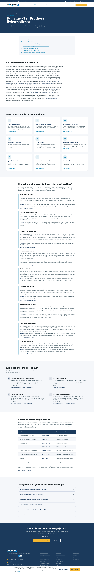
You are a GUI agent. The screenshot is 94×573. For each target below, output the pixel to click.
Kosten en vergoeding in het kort (31, 50)
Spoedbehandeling (44, 565)
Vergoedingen (59, 559)
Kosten (57, 557)
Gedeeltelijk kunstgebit (44, 563)
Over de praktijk (76, 553)
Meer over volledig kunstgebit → (27, 208)
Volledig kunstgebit (44, 553)
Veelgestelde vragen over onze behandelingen (34, 52)
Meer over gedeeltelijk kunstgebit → (28, 300)
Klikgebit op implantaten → (59, 387)
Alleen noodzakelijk (63, 569)
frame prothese (19, 83)
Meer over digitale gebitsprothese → (28, 247)
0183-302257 (11, 1)
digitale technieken (35, 92)
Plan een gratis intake (40, 540)
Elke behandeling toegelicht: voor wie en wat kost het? (36, 46)
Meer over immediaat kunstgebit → (28, 265)
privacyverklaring (20, 571)
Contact (74, 557)
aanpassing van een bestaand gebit (14, 90)
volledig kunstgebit (46, 81)
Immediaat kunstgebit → (27, 387)
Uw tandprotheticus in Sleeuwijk (30, 41)
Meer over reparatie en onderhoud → (28, 337)
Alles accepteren (74, 569)
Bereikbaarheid (76, 559)
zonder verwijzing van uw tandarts (32, 78)
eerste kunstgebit (53, 89)
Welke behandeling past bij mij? (30, 48)
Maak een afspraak (81, 4)
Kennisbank (58, 553)
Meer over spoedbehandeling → (27, 353)
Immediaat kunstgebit (44, 557)
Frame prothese (43, 561)
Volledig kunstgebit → (16, 387)
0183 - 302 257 (47, 536)
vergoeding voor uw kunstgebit (29, 96)
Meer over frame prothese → (26, 282)
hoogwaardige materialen (48, 92)
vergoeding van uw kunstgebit (24, 470)
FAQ (57, 565)
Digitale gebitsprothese (45, 555)
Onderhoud (58, 563)
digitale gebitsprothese (30, 83)
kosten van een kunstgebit (52, 98)
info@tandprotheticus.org (22, 1)
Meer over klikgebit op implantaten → (28, 227)
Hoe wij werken (59, 561)
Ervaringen (75, 555)
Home (31, 4)
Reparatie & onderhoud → (58, 403)
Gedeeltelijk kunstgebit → (16, 403)
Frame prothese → (28, 403)
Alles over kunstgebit (60, 555)
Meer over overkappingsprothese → (28, 319)
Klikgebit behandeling (44, 559)
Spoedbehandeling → (70, 403)
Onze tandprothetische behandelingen (32, 44)
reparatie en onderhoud (47, 83)
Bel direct (56, 540)
